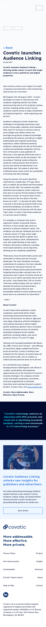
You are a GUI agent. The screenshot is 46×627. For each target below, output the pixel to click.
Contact (39, 585)
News (8, 28)
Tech (18, 28)
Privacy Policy (9, 553)
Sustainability (9, 569)
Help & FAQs (8, 585)
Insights (39, 561)
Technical (39, 569)
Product (39, 553)
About (40, 577)
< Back (8, 47)
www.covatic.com (34, 387)
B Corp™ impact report (13, 577)
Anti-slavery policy (11, 561)
